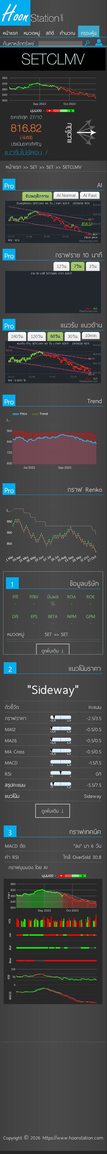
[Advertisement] (53, 1072)
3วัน (92, 266)
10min (90, 335)
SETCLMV (72, 166)
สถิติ (50, 32)
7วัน (77, 266)
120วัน (37, 336)
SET (33, 166)
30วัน (72, 336)
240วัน (17, 336)
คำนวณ (67, 32)
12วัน (61, 266)
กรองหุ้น (88, 32)
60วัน (55, 336)
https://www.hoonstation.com (72, 1137)
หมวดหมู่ (32, 32)
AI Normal (66, 195)
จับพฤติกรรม (37, 196)
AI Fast (89, 195)
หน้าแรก (10, 32)
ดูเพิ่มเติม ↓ (53, 650)
